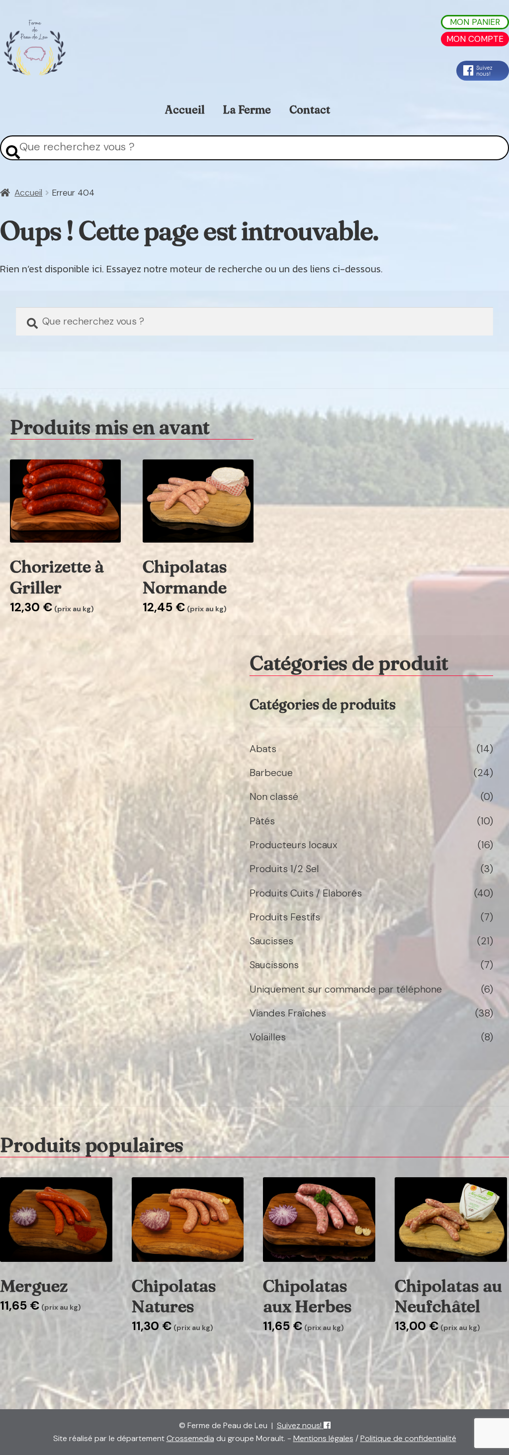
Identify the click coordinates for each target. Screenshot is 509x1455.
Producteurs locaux (294, 844)
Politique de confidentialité (408, 1438)
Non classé (274, 796)
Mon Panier (475, 21)
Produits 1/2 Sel (284, 868)
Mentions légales (323, 1438)
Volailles (268, 1036)
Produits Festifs (285, 916)
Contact (309, 109)
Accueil (185, 109)
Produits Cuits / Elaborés (306, 893)
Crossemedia (190, 1438)
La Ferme (247, 109)
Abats (263, 748)
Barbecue (271, 772)
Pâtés (262, 820)
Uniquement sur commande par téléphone (346, 989)
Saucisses (271, 940)
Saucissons (274, 964)
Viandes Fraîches (288, 1013)
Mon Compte (475, 38)
